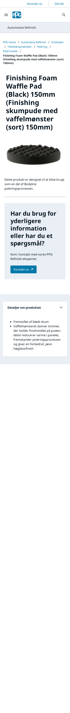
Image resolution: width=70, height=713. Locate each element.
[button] (35, 308)
